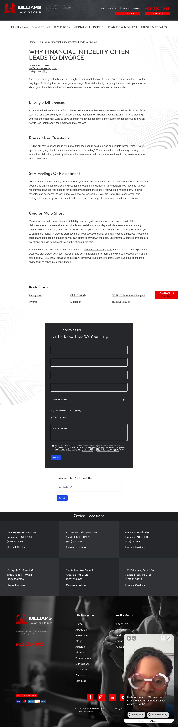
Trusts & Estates (154, 27)
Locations (81, 669)
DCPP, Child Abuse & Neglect (115, 27)
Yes (55, 418)
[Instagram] (101, 697)
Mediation (82, 27)
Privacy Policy (87, 451)
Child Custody (58, 27)
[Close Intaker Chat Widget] (169, 638)
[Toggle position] (163, 638)
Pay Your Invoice (26, 696)
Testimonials (83, 658)
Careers (136, 8)
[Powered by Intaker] (154, 721)
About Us (113, 8)
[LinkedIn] (112, 697)
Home (103, 8)
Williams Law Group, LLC (43, 68)
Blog (40, 42)
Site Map (81, 681)
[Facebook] (90, 697)
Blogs (79, 641)
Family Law (19, 27)
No (64, 418)
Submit (56, 457)
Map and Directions (16, 547)
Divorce (38, 27)
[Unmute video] (129, 638)
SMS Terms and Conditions (108, 451)
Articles (80, 646)
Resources (125, 8)
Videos (80, 652)
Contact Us (157, 14)
